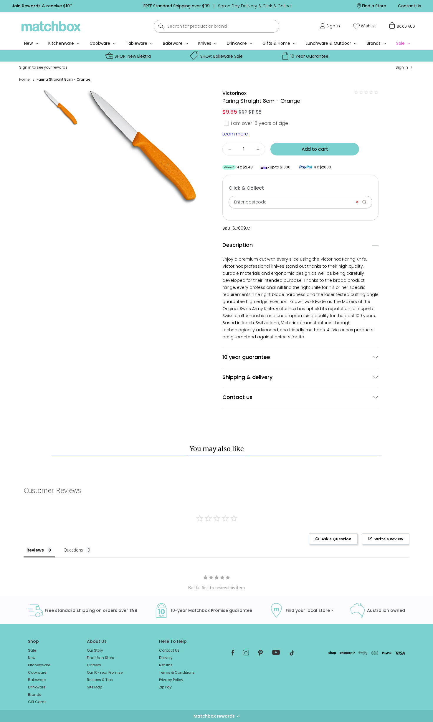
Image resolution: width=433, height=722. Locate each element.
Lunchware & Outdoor (328, 43)
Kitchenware (61, 43)
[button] (216, 716)
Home (24, 79)
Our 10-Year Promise (105, 672)
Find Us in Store (100, 657)
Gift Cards (37, 701)
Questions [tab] (73, 550)
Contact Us (169, 650)
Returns (166, 665)
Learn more (235, 133)
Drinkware (237, 43)
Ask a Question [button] (336, 539)
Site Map (94, 687)
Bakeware (173, 43)
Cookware (100, 43)
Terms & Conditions (177, 672)
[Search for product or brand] (161, 26)
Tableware (136, 43)
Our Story (95, 650)
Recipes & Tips (100, 679)
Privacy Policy (171, 679)
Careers (94, 665)
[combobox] (216, 26)
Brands (374, 43)
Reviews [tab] (35, 550)
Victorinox (234, 93)
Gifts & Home (276, 43)
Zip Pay (165, 687)
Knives (204, 43)
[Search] (366, 202)
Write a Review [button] (388, 539)
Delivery (166, 657)
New (31, 657)
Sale (32, 650)
